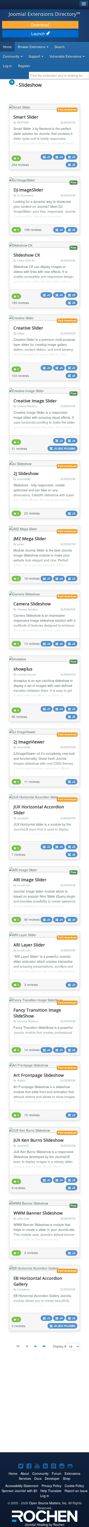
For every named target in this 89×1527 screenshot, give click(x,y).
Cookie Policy (74, 1485)
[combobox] (59, 75)
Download (40, 24)
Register (24, 66)
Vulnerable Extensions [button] (66, 56)
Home (7, 47)
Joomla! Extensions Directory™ (44, 13)
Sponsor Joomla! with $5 (19, 1490)
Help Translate (50, 1490)
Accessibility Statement (21, 1485)
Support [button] (35, 56)
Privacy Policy (51, 1485)
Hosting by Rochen (44, 1524)
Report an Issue (76, 1490)
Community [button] (11, 56)
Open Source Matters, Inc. (48, 1503)
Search (60, 47)
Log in (7, 66)
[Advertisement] (44, 1404)
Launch (38, 33)
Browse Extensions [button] (32, 47)
